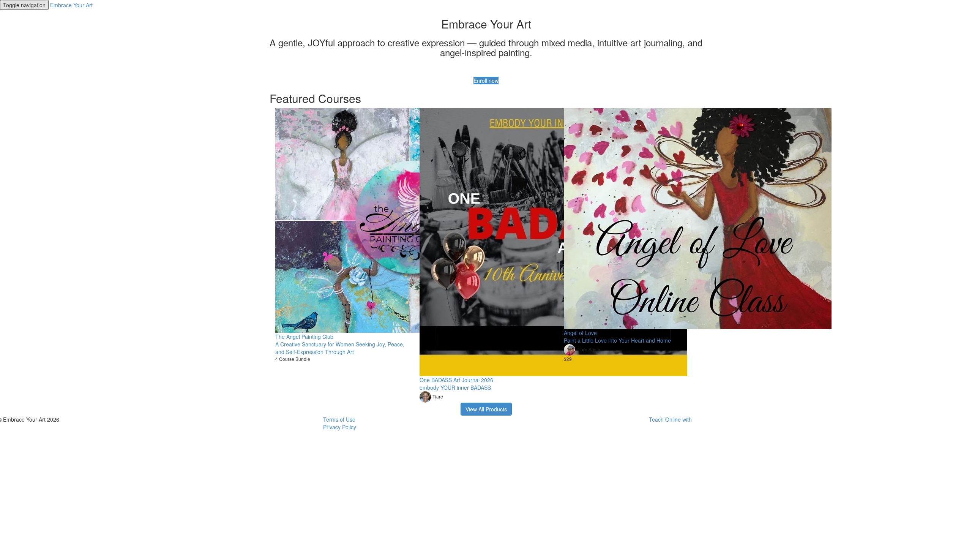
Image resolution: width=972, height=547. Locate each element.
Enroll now (486, 80)
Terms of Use (339, 419)
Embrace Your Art (71, 5)
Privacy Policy (339, 427)
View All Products (486, 409)
